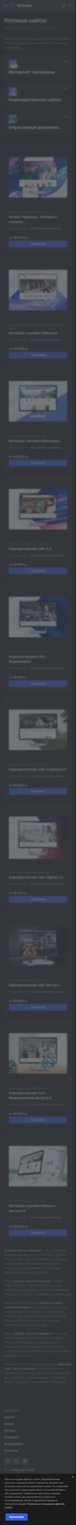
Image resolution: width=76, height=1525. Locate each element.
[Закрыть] (73, 1477)
